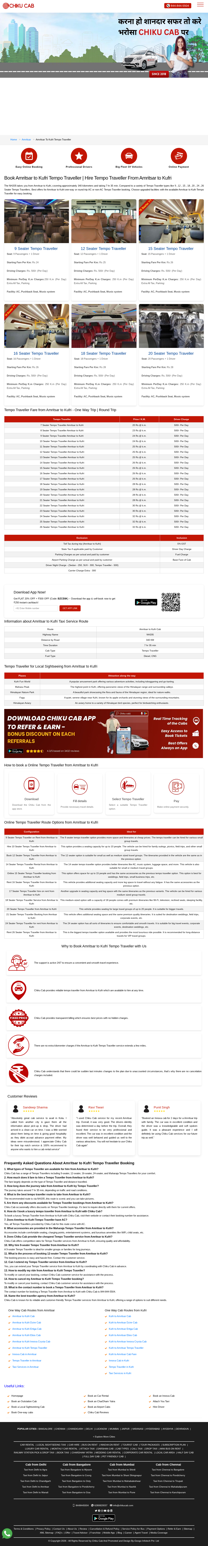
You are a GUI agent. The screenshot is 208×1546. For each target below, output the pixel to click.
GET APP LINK (70, 608)
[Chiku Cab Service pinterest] (108, 1511)
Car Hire (74, 1444)
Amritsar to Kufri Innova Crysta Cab (31, 1341)
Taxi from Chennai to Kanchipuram (168, 1492)
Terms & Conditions (24, 1528)
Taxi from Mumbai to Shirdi (121, 1469)
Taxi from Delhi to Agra (35, 1469)
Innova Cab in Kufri (119, 1360)
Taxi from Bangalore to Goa (76, 1492)
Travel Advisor (80, 1532)
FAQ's (59, 1532)
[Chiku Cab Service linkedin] (111, 1511)
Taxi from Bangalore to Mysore (76, 1469)
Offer (67, 1532)
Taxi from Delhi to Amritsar (35, 1486)
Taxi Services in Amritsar (25, 1366)
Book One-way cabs (22, 1412)
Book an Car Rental (98, 1395)
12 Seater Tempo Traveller (103, 248)
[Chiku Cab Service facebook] (99, 1511)
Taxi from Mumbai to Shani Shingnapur (122, 1475)
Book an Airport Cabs (99, 1406)
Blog (119, 1532)
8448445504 (82, 1505)
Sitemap (188, 1528)
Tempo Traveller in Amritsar (26, 1360)
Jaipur (126, 1429)
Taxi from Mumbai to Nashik (121, 1486)
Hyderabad (153, 1429)
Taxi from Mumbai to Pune (121, 1492)
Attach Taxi (87, 1448)
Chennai (60, 1429)
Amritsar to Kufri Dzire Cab (26, 1322)
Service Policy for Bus (133, 1528)
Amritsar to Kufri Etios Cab (26, 1335)
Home (13, 139)
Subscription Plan (174, 1444)
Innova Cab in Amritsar (24, 1354)
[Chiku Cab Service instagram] (102, 1511)
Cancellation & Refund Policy (104, 1528)
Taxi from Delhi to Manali (35, 1492)
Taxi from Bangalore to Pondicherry (76, 1486)
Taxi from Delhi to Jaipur (35, 1475)
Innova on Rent (110, 1444)
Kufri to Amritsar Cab (120, 1316)
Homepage (17, 1395)
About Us (72, 1528)
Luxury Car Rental (37, 1448)
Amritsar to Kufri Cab (23, 1316)
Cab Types (122, 1448)
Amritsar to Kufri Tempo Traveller (29, 1347)
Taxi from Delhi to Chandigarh (35, 1481)
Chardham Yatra (82, 1452)
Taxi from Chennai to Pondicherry (168, 1475)
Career (128, 1532)
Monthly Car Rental (65, 1448)
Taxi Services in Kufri (120, 1373)
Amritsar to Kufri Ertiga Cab (26, 1328)
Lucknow (101, 1429)
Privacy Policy (43, 1528)
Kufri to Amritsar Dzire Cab (123, 1322)
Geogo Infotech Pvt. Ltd (147, 1541)
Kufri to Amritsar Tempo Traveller (126, 1347)
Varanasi (137, 1429)
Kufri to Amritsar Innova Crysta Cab (128, 1341)
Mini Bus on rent (170, 1448)
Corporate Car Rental (138, 1452)
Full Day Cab (91, 1456)
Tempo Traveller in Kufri (121, 1366)
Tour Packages (150, 1444)
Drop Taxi (151, 1448)
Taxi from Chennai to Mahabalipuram (168, 1486)
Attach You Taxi (161, 1401)
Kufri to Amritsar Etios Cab (123, 1335)
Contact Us (59, 1528)
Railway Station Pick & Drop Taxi (34, 1452)
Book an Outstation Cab (24, 1401)
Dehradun (182, 1429)
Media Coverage (159, 1532)
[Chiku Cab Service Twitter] (96, 1511)
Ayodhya (168, 1429)
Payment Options (156, 1528)
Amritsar (26, 139)
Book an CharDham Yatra (101, 1401)
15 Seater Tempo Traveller (171, 248)
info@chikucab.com (123, 1505)
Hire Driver (158, 1406)
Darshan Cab (105, 1448)
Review (83, 1528)
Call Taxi (137, 1448)
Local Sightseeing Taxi (51, 1444)
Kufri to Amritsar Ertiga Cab (123, 1328)
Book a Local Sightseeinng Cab (28, 1406)
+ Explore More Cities (104, 1436)
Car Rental (27, 1444)
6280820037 (100, 1505)
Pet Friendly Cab (113, 1456)
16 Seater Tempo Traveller (36, 353)
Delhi (89, 1429)
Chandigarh (75, 1429)
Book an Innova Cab (164, 1395)
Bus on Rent (90, 1444)
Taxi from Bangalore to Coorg (76, 1475)
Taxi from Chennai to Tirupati (168, 1481)
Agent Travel (141, 1532)
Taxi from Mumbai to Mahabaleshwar (122, 1481)
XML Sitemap (46, 1532)
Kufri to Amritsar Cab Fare (122, 1354)
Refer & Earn (174, 1528)
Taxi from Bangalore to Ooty (76, 1481)
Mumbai (114, 1429)
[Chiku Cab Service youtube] (105, 1511)
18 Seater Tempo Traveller (103, 353)
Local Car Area (165, 1452)
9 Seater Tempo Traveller (36, 248)
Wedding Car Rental (108, 1452)
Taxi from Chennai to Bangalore (168, 1469)
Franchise (95, 1532)
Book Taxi (63, 1452)
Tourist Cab (130, 1444)
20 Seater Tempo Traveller (171, 353)
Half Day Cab (185, 1452)
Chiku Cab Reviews (98, 1412)
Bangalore (45, 1429)
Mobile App (109, 1532)
